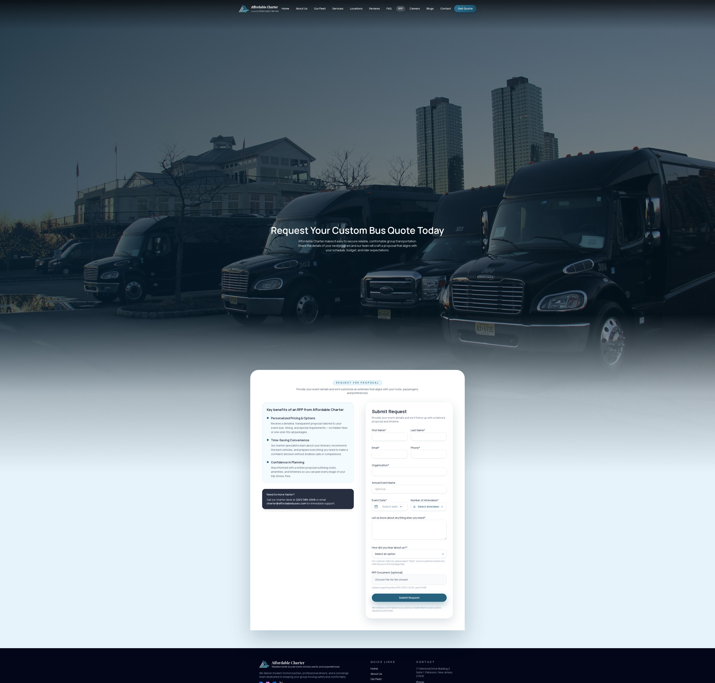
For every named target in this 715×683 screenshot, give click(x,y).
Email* (375, 447)
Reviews (374, 8)
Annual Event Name (383, 482)
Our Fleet (320, 8)
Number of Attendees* (425, 500)
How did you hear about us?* (389, 547)
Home (285, 8)
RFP (400, 8)
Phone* (415, 447)
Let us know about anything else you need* (398, 517)
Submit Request (409, 597)
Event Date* (379, 500)
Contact (445, 8)
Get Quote (465, 8)
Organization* (380, 465)
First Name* (379, 430)
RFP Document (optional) (387, 572)
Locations (356, 8)
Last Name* (418, 430)
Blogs (430, 8)
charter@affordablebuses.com (286, 503)
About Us (301, 8)
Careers (415, 8)
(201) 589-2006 (306, 499)
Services (337, 8)
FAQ (389, 8)
